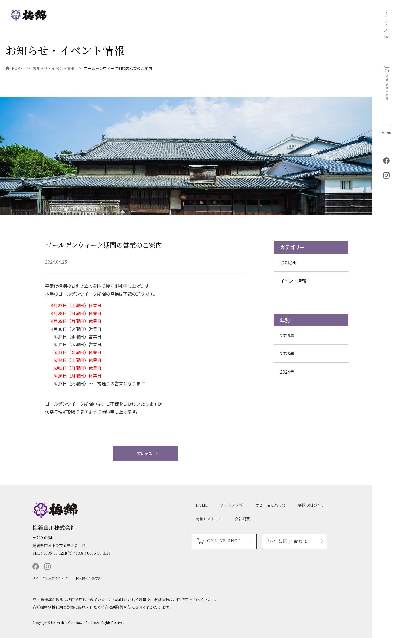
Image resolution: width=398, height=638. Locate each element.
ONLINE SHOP (386, 88)
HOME (17, 68)
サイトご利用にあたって (50, 578)
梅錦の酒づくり (311, 505)
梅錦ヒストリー (209, 519)
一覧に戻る (142, 453)
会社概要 (242, 519)
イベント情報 (293, 280)
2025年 (287, 353)
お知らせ (289, 262)
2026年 (287, 335)
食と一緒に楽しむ (270, 505)
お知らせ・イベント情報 (53, 68)
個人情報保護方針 (88, 578)
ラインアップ (231, 505)
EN (386, 37)
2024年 (287, 371)
